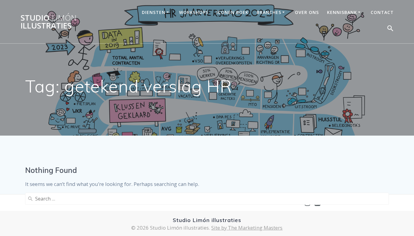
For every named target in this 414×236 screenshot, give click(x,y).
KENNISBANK (342, 12)
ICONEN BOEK (232, 12)
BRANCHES (269, 12)
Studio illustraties (49, 21)
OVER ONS (307, 12)
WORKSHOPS (193, 12)
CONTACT (382, 12)
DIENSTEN (153, 12)
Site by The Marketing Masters (246, 227)
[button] (390, 29)
